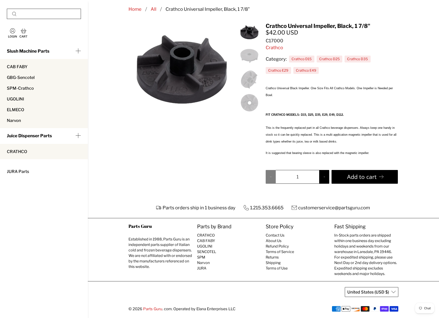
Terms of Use (277, 268)
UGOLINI (15, 99)
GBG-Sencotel (21, 77)
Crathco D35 (357, 59)
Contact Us (275, 235)
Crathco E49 (306, 70)
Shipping (273, 263)
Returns (272, 257)
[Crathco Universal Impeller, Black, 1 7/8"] (182, 70)
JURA (201, 268)
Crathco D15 (302, 59)
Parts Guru (152, 309)
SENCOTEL (206, 252)
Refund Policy (277, 246)
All (153, 9)
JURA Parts (18, 171)
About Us (273, 241)
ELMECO (15, 109)
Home (135, 9)
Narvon (14, 120)
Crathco (274, 47)
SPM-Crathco (20, 88)
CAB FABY (17, 66)
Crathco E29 (278, 70)
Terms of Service (280, 252)
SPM (201, 257)
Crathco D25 (329, 59)
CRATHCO (17, 151)
